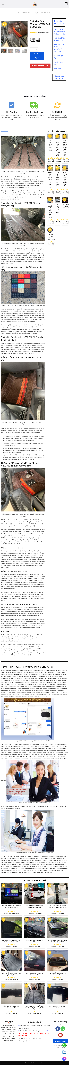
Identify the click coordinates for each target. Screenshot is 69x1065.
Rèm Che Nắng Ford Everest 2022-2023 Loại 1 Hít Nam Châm (11, 941)
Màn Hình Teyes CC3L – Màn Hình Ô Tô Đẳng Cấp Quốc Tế (11, 906)
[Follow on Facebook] (57, 1028)
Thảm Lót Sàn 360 (46, 13)
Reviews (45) (13, 133)
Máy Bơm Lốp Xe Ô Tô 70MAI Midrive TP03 (50, 146)
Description (4, 133)
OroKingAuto (17, 674)
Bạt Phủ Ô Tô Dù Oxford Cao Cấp (57, 208)
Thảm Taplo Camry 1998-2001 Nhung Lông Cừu (34, 974)
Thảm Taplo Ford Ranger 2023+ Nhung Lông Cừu (11, 1007)
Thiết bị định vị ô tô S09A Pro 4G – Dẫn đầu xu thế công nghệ (65, 148)
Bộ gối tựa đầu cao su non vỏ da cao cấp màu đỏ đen (50, 180)
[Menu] (2, 4)
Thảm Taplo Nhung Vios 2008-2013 (57, 1007)
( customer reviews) (43, 32)
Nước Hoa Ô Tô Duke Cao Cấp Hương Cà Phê (65, 179)
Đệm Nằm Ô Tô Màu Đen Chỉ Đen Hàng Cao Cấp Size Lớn (11, 974)
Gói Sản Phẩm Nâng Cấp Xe (31, 13)
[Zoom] (3, 45)
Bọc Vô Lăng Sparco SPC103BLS (51, 237)
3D (31, 615)
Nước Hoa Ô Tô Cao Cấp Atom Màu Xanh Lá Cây (50, 211)
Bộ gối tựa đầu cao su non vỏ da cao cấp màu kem (57, 179)
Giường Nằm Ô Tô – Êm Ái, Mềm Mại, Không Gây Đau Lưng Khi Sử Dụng (34, 1007)
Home (19, 13)
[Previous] (3, 34)
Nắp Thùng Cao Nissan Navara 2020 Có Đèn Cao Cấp (34, 906)
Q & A (20, 133)
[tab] (4, 133)
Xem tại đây (44, 1031)
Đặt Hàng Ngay (36, 56)
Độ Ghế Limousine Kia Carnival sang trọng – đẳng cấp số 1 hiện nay (57, 907)
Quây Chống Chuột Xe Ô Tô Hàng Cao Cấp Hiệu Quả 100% (57, 941)
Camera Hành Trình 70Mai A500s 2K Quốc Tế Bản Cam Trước (58, 148)
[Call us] (63, 1028)
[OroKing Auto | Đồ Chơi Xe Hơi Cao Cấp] (34, 3)
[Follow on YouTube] (60, 1035)
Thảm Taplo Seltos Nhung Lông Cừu (34, 941)
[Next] (24, 34)
